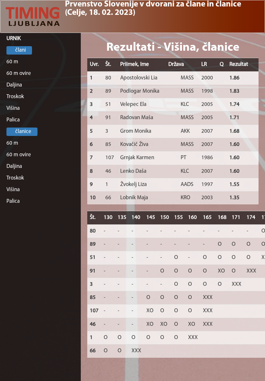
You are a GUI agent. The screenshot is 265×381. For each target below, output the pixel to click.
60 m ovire (18, 73)
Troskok (15, 96)
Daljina (14, 85)
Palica (13, 120)
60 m (12, 62)
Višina (13, 108)
